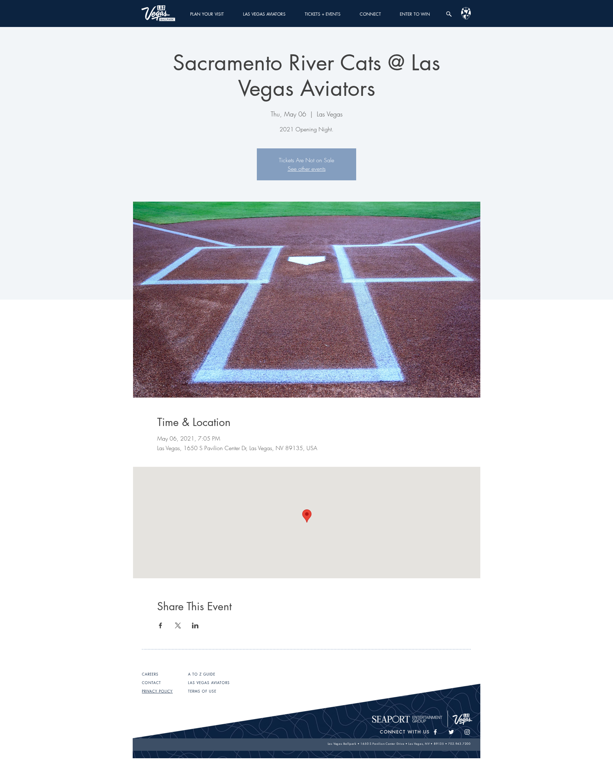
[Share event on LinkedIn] (195, 625)
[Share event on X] (178, 625)
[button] (207, 14)
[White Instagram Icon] (467, 732)
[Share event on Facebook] (160, 625)
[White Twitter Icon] (451, 732)
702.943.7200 (459, 743)
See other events (307, 169)
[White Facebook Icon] (435, 732)
